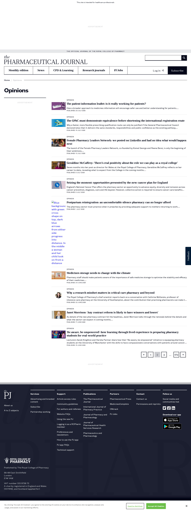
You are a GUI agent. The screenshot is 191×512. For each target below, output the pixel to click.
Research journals (94, 70)
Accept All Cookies (156, 506)
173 (176, 354)
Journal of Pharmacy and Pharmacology (95, 416)
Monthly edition (18, 70)
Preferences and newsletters (65, 433)
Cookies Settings (135, 506)
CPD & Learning (63, 70)
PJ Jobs (118, 70)
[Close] (186, 506)
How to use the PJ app (67, 439)
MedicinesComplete (119, 403)
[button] (188, 256)
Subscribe (177, 70)
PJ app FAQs (63, 444)
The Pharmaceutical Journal (93, 400)
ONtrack (114, 408)
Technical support (65, 449)
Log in (157, 70)
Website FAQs (63, 413)
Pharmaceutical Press (120, 398)
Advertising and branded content (42, 400)
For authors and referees (69, 408)
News (40, 70)
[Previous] (144, 354)
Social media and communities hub (171, 400)
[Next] (183, 354)
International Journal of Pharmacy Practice (94, 408)
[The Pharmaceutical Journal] (45, 59)
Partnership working (40, 411)
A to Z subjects (11, 410)
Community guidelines (67, 403)
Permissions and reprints (148, 403)
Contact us (141, 398)
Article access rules (66, 398)
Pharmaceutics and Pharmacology (92, 434)
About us (8, 405)
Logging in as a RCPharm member (69, 425)
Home (7, 80)
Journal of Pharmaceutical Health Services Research (94, 425)
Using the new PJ (65, 418)
